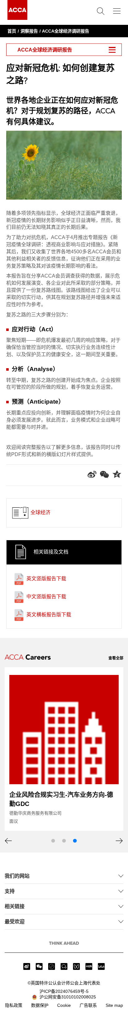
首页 (11, 31)
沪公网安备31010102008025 (66, 996)
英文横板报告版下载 (48, 614)
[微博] (26, 966)
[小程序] (51, 966)
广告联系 (88, 1005)
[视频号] (76, 966)
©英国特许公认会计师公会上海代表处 (64, 982)
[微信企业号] (64, 966)
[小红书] (89, 966)
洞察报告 (29, 31)
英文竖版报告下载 (45, 578)
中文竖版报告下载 (45, 596)
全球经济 (39, 512)
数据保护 (39, 1005)
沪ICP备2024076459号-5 (64, 991)
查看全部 (115, 658)
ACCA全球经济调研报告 (65, 31)
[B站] (101, 966)
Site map (114, 1005)
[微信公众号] (39, 966)
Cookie (64, 1005)
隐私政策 (13, 1005)
